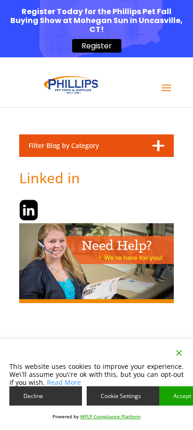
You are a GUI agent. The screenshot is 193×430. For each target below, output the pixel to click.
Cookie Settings (121, 396)
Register (97, 45)
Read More (64, 382)
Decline (33, 396)
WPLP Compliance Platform (110, 416)
